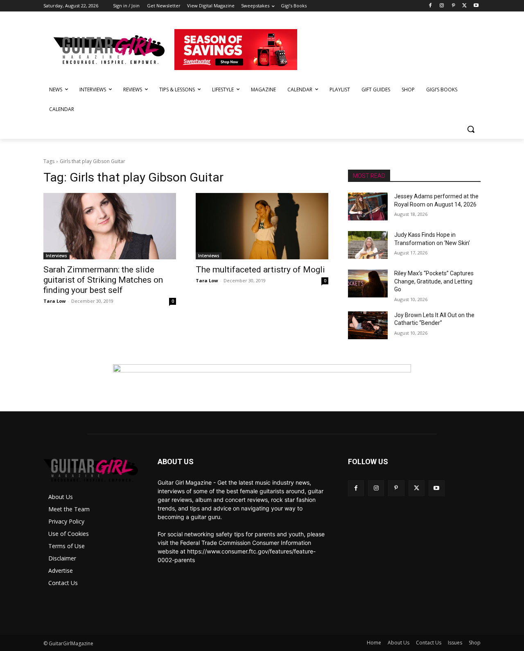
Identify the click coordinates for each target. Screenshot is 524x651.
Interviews (56, 256)
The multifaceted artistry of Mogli (260, 269)
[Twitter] (464, 6)
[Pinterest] (453, 6)
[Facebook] (430, 6)
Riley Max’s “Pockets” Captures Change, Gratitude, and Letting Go (434, 281)
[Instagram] (442, 6)
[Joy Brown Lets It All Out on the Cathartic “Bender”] (368, 325)
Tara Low (54, 301)
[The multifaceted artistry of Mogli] (262, 226)
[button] (471, 129)
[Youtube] (476, 6)
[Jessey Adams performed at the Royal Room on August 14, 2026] (368, 206)
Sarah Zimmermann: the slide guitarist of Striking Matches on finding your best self (103, 280)
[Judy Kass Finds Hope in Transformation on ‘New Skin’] (368, 245)
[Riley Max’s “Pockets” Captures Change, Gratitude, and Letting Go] (368, 283)
